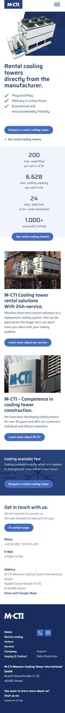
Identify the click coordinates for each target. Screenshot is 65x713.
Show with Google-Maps (20, 593)
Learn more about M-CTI (24, 437)
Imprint (42, 651)
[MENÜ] (57, 4)
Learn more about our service (27, 342)
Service (9, 646)
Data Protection (47, 656)
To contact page (18, 527)
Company (10, 651)
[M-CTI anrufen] (40, 636)
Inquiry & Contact (15, 656)
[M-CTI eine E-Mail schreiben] (48, 636)
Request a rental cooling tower (28, 130)
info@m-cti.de (13, 556)
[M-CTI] (13, 4)
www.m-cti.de (13, 700)
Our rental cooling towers (24, 139)
